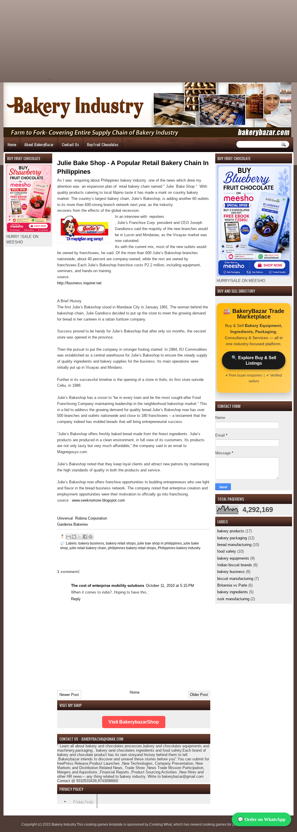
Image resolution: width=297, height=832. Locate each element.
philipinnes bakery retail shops (132, 548)
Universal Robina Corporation (82, 518)
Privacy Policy (83, 801)
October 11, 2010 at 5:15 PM (170, 585)
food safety (226, 551)
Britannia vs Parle (232, 585)
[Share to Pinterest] (90, 537)
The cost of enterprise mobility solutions (107, 585)
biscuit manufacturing (235, 578)
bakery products (230, 531)
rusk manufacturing (233, 599)
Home (12, 144)
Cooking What (160, 824)
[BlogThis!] (74, 537)
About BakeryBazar (39, 144)
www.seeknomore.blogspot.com (98, 500)
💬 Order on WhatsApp (261, 819)
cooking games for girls (220, 824)
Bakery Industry (64, 824)
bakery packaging (232, 538)
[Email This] (68, 537)
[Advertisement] (101, 40)
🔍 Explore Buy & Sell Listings (253, 360)
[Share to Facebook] (85, 537)
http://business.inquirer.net (79, 283)
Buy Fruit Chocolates (102, 144)
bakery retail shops (121, 543)
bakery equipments (233, 558)
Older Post (199, 694)
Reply (76, 599)
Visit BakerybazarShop (133, 721)
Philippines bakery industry (179, 548)
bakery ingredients (232, 592)
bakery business (231, 571)
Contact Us (70, 144)
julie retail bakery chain (88, 548)
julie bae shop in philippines (159, 543)
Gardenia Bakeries (72, 524)
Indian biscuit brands (234, 565)
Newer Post (69, 694)
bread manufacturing (234, 544)
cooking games (96, 824)
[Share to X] (79, 537)
